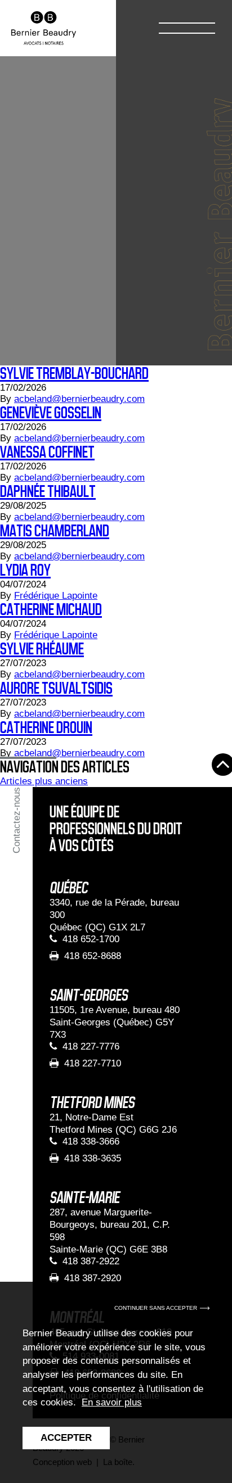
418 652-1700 (91, 939)
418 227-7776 (91, 1046)
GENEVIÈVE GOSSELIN (50, 413)
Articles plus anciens (44, 781)
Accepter (66, 1437)
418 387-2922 (91, 1261)
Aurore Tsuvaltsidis (56, 688)
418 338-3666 (91, 1141)
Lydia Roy (25, 570)
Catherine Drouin (46, 727)
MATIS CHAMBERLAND (54, 531)
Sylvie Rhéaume (42, 649)
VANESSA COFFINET (47, 452)
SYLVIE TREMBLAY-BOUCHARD (74, 373)
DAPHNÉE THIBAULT (48, 491)
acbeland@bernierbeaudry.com (79, 399)
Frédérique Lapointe (55, 595)
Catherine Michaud (51, 609)
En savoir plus (112, 1402)
